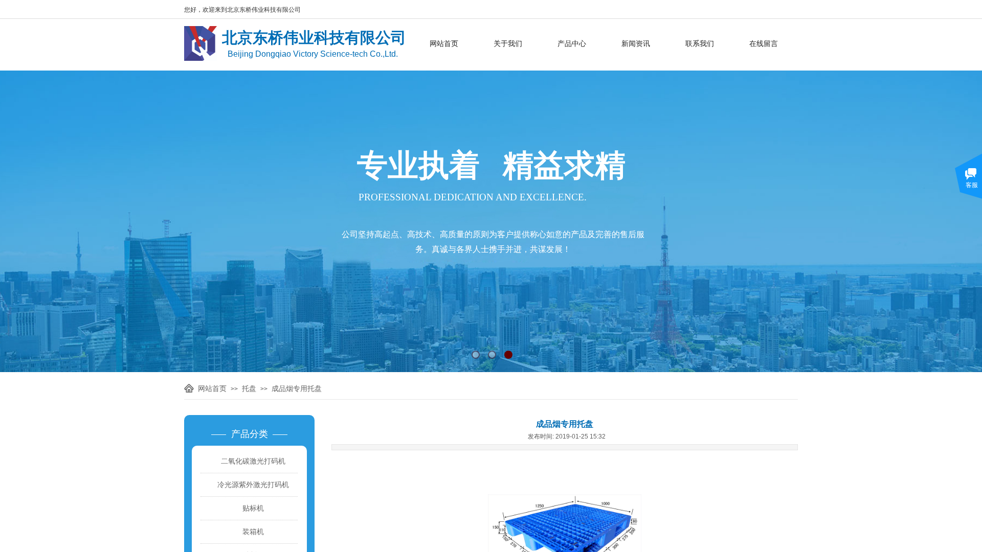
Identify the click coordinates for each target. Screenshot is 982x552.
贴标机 (253, 508)
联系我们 (699, 43)
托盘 (249, 388)
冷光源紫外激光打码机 (253, 484)
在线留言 (763, 43)
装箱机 (253, 531)
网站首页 (444, 43)
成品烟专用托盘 (297, 388)
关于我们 (508, 43)
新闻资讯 (635, 43)
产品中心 (571, 43)
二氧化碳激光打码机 (253, 461)
